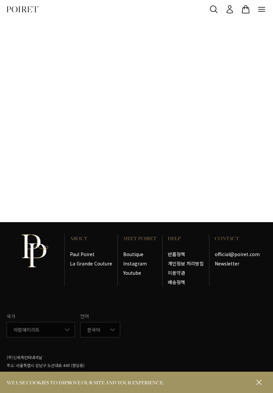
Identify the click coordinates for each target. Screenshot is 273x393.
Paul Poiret (82, 254)
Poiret (22, 9)
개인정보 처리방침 (186, 263)
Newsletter (227, 263)
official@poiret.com (237, 254)
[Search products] (213, 9)
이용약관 (176, 272)
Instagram (135, 263)
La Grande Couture (91, 263)
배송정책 (176, 282)
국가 (11, 316)
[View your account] (229, 9)
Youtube (132, 272)
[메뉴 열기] (261, 9)
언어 (84, 316)
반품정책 (176, 254)
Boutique (133, 254)
